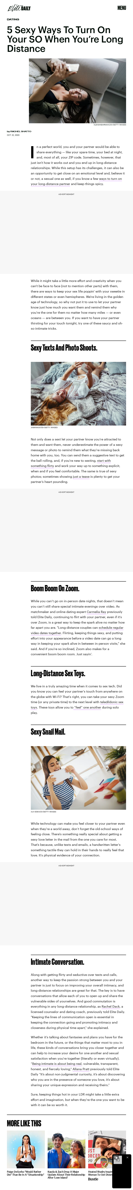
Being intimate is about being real (57, 1064)
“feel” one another (87, 707)
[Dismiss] (127, 1157)
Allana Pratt (81, 1069)
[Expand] (116, 1157)
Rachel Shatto (20, 131)
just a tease (81, 476)
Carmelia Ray (96, 612)
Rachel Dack (111, 1006)
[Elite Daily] (19, 7)
